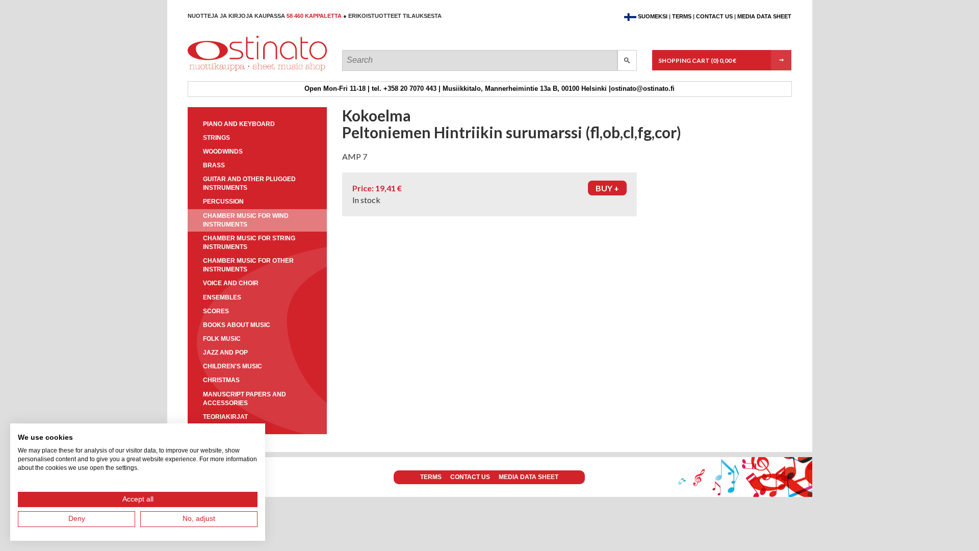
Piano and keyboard (239, 124)
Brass (214, 165)
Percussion (223, 201)
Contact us (714, 16)
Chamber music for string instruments (249, 243)
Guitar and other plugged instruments (249, 183)
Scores (216, 311)
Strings (216, 137)
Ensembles (222, 297)
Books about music (236, 325)
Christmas (221, 380)
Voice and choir (231, 283)
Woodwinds (223, 151)
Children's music (232, 366)
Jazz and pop (225, 352)
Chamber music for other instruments (248, 265)
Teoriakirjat (225, 416)
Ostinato (233, 70)
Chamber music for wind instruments (246, 220)
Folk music (222, 338)
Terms (681, 16)
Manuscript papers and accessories (244, 399)
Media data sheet (764, 16)
